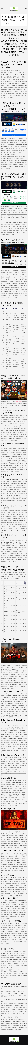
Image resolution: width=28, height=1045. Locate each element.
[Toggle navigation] (2, 9)
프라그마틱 (19, 401)
